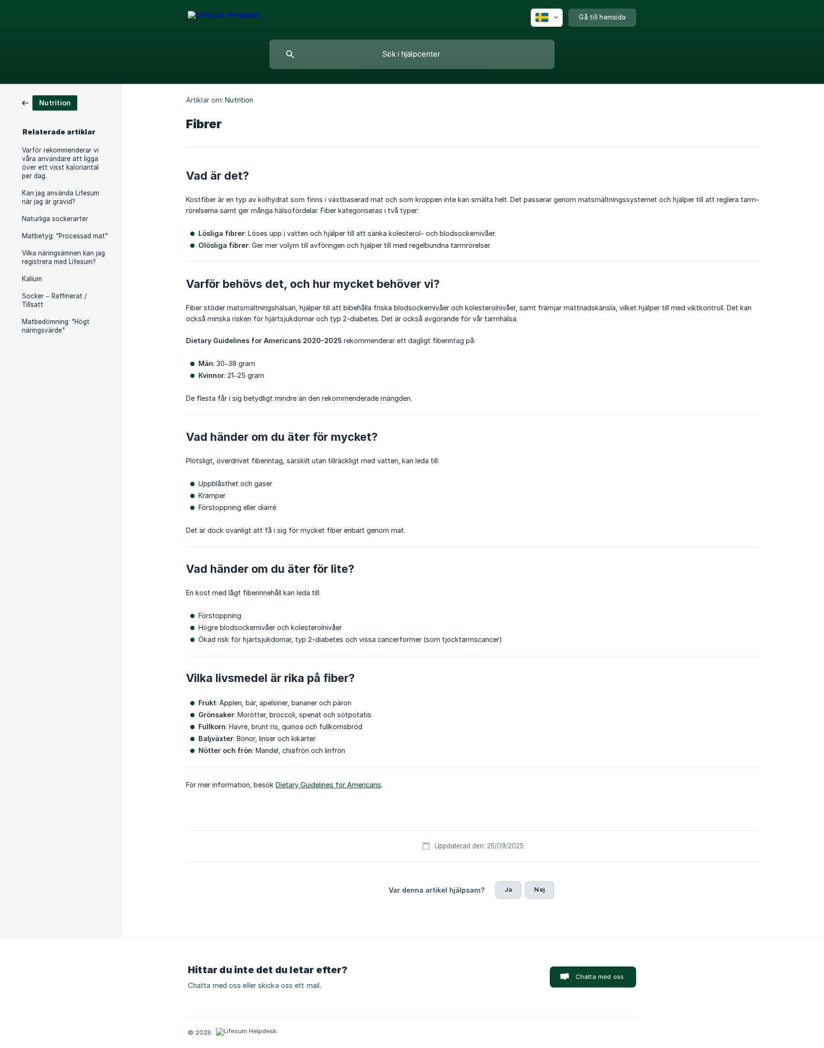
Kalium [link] (32, 279)
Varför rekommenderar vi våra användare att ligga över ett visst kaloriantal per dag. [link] (60, 163)
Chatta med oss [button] (600, 976)
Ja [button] (508, 889)
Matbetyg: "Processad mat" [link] (65, 236)
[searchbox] (412, 54)
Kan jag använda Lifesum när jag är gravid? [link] (60, 197)
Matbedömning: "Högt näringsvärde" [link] (56, 326)
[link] (49, 102)
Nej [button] (539, 889)
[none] (224, 16)
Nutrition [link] (239, 100)
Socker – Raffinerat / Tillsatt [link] (54, 300)
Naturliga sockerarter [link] (55, 219)
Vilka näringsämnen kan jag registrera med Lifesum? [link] (63, 257)
